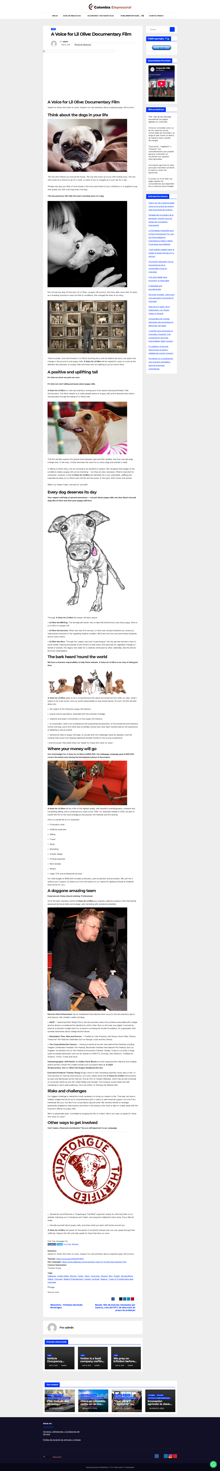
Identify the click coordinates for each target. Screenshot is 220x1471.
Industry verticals (91, 1279)
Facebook (52, 1244)
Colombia (51, 1395)
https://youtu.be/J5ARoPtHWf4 (70, 1259)
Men (111, 1276)
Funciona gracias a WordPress (97, 1467)
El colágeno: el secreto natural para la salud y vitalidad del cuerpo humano (160, 349)
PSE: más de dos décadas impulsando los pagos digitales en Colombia (159, 119)
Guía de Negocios (72, 16)
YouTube (67, 1244)
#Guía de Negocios (83, 44)
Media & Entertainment (73, 1279)
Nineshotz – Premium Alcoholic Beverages (66, 1306)
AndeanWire (48, 1427)
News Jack (118, 1467)
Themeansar (129, 1467)
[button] (176, 16)
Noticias (59, 1395)
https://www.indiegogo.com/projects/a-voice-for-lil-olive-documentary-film (94, 1262)
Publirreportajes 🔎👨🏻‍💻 (132, 16)
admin (65, 42)
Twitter (60, 1244)
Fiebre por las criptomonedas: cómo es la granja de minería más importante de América (161, 206)
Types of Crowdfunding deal (121, 1279)
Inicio (55, 16)
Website (75, 1244)
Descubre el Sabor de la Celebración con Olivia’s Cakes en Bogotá (159, 310)
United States (63, 1276)
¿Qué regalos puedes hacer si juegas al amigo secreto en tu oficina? (161, 253)
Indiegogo (52, 1276)
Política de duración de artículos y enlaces (62, 1440)
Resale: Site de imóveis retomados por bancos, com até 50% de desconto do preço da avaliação (115, 1307)
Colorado (58, 1279)
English (117, 1276)
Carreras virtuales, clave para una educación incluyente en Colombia (161, 298)
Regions (103, 1279)
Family (80, 1276)
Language (52, 1282)
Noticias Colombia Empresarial (58, 1398)
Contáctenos (156, 16)
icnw (53, 29)
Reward (104, 1276)
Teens (87, 1276)
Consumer (95, 1276)
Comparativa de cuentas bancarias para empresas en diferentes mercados (160, 322)
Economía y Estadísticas (101, 16)
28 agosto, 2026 (56, 1408)
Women (73, 1276)
